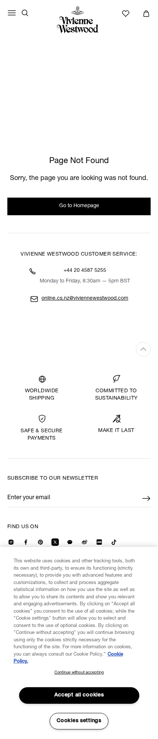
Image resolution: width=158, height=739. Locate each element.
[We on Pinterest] (40, 542)
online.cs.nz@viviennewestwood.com (85, 298)
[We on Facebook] (26, 542)
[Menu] (11, 12)
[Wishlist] (127, 13)
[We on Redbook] (99, 542)
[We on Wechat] (70, 542)
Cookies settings (79, 721)
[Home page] (79, 19)
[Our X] (55, 542)
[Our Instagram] (11, 542)
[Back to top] (79, 349)
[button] (146, 13)
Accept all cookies (79, 695)
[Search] (25, 12)
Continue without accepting (79, 673)
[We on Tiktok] (114, 542)
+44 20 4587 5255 (85, 270)
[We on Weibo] (84, 542)
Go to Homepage (79, 206)
